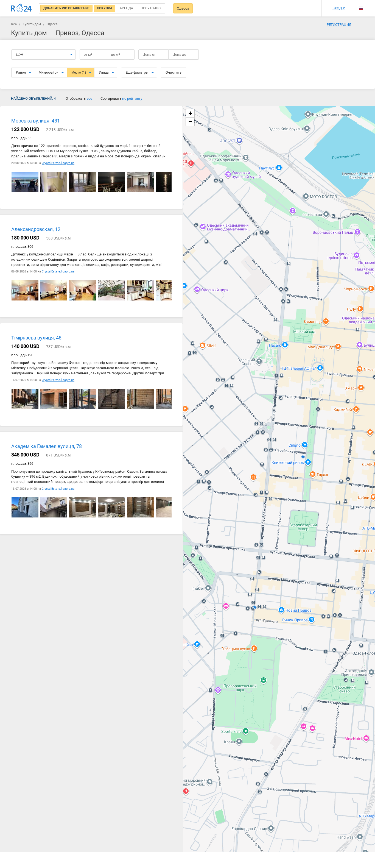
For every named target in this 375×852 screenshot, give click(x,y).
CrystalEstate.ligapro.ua (58, 163)
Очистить (173, 72)
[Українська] (361, 3)
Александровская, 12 (35, 229)
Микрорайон (48, 72)
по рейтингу (132, 98)
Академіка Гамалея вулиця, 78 (46, 446)
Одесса (183, 8)
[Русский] (361, 8)
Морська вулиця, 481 (35, 121)
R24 (14, 24)
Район (21, 72)
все (89, 98)
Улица (104, 72)
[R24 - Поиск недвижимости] (21, 8)
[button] (190, 113)
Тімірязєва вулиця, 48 (36, 338)
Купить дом (32, 24)
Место (78, 72)
